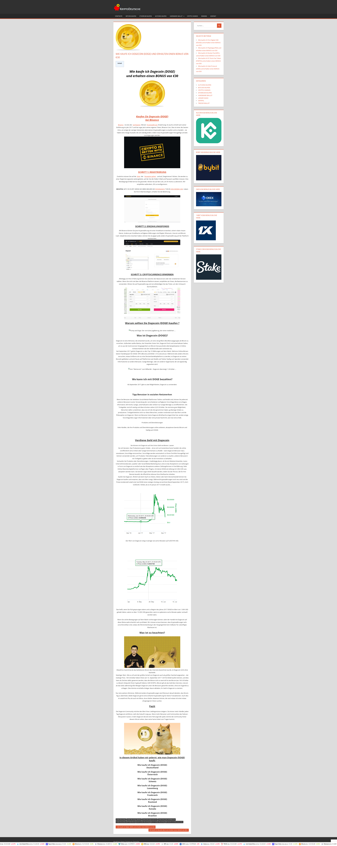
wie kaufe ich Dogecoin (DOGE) (174, 822)
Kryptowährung (152, 125)
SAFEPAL (201, 101)
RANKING (204, 16)
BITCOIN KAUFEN (131, 16)
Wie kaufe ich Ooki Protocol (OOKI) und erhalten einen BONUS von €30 (207, 68)
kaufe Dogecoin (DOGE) (142, 822)
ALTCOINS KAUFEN (160, 16)
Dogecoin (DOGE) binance (134, 819)
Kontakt (213, 16)
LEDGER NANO (203, 98)
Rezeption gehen (150, 176)
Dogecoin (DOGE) (121, 819)
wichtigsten (137, 125)
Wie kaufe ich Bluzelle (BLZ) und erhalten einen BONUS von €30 (168, 830)
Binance (120, 125)
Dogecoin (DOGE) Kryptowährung (125, 822)
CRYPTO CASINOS (192, 16)
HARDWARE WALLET (176, 16)
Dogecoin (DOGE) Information (166, 819)
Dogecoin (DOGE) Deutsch (149, 819)
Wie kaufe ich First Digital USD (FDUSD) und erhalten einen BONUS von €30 (208, 42)
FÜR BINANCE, (160, 189)
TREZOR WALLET (204, 103)
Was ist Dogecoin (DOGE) (157, 822)
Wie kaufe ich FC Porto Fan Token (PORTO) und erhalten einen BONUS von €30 (208, 61)
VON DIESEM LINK (177, 189)
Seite (138, 176)
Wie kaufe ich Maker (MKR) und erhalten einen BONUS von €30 (136, 827)
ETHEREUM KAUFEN (145, 16)
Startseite (118, 16)
